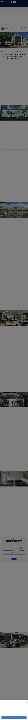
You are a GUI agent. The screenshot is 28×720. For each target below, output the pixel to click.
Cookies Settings (14, 713)
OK (14, 717)
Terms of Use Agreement (14, 710)
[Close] (26, 703)
